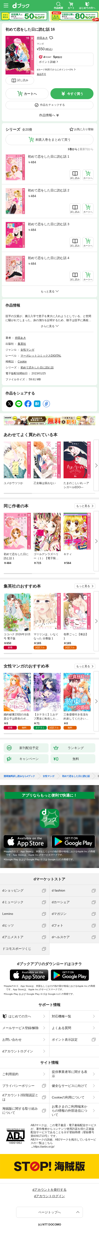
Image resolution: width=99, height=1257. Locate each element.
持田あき (42, 38)
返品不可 (41, 74)
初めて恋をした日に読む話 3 (48, 224)
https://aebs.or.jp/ (43, 1146)
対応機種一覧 (61, 1016)
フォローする (51, 38)
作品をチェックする (52, 104)
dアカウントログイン (17, 1051)
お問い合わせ (12, 1039)
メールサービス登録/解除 (20, 1028)
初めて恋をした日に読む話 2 (48, 190)
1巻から (73, 149)
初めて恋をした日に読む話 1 (48, 156)
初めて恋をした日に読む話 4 (48, 258)
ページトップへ (49, 1212)
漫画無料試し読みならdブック (19, 776)
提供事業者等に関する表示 (69, 1074)
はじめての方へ (20, 1016)
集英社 (22, 343)
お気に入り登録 (83, 129)
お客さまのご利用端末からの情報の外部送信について (69, 1111)
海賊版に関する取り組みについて (20, 1110)
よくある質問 (61, 1028)
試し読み (22, 80)
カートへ (30, 93)
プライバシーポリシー (18, 1086)
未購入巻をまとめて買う (53, 139)
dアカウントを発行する (49, 1189)
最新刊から (86, 149)
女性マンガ (27, 349)
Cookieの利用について (68, 1097)
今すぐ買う (75, 93)
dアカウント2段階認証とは (20, 1097)
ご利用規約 (10, 1074)
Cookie (22, 361)
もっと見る (83, 506)
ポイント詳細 (47, 62)
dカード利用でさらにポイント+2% (55, 69)
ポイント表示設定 (65, 1039)
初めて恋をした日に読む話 (37, 367)
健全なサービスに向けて (69, 1086)
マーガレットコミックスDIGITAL (40, 355)
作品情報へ (47, 115)
